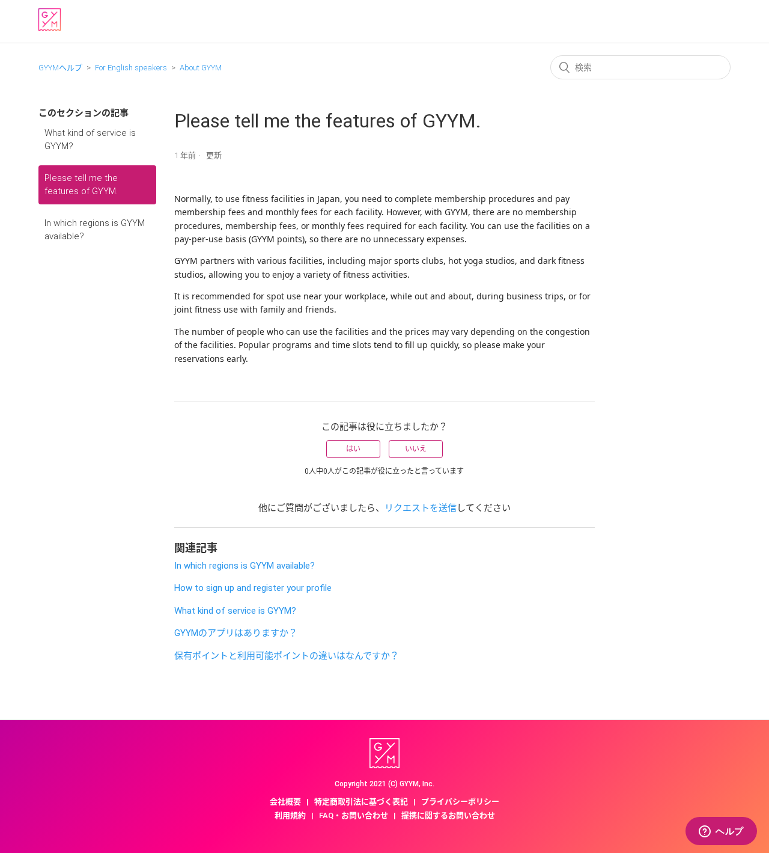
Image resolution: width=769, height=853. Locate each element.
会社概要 (285, 801)
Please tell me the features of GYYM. (81, 185)
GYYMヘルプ (60, 67)
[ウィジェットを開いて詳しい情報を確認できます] (721, 832)
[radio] (353, 449)
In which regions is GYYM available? (94, 230)
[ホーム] (49, 27)
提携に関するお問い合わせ (448, 815)
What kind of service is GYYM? (90, 139)
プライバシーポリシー (460, 801)
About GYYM (201, 67)
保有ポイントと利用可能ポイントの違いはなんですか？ (286, 655)
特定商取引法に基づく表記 (361, 801)
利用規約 (290, 815)
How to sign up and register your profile (253, 587)
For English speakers (131, 67)
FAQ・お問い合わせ (353, 815)
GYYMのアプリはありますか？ (235, 633)
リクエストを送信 (420, 508)
